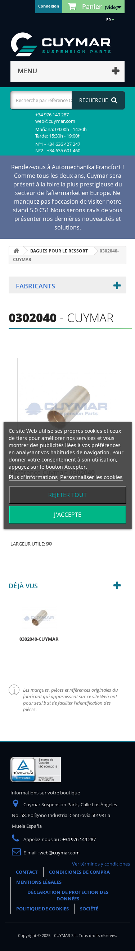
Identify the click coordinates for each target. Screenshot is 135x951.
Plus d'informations (33, 477)
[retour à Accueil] (16, 250)
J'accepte (67, 515)
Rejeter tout (67, 495)
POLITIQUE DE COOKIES (42, 908)
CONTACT (27, 872)
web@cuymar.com (60, 852)
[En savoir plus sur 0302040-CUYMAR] (39, 617)
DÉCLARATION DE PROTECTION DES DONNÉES (67, 895)
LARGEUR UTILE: (28, 544)
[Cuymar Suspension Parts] (64, 44)
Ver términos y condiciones (101, 863)
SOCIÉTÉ (89, 908)
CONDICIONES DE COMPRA (79, 872)
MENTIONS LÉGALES (39, 882)
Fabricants (35, 286)
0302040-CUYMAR (39, 639)
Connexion (48, 6)
